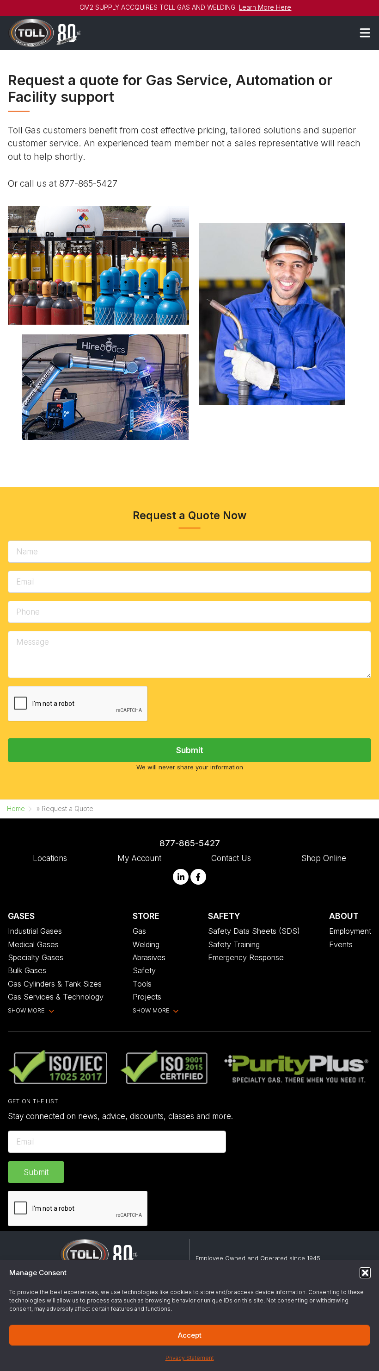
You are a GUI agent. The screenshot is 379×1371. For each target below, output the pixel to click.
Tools (142, 983)
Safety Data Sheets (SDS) (254, 931)
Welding (146, 944)
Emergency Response (246, 957)
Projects (147, 996)
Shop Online (323, 858)
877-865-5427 (189, 843)
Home (16, 808)
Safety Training (234, 944)
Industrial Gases (35, 931)
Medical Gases (33, 944)
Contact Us (231, 858)
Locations (50, 858)
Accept (190, 1335)
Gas (139, 931)
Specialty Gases (35, 957)
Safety (144, 970)
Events (341, 944)
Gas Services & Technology (56, 996)
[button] (365, 1272)
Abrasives (149, 957)
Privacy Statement (189, 1357)
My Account (139, 858)
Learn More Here (265, 7)
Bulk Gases (27, 970)
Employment (350, 931)
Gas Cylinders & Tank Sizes (55, 983)
